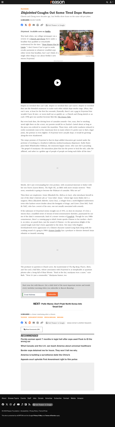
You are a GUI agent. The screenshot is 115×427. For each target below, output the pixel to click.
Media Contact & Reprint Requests (79, 323)
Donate (40, 398)
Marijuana (60, 317)
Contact (66, 398)
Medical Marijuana (50, 317)
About (4, 398)
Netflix (48, 31)
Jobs (34, 398)
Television (25, 9)
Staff (29, 398)
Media (73, 398)
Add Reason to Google (56, 25)
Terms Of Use (43, 411)
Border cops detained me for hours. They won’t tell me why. (49, 350)
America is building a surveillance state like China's (45, 354)
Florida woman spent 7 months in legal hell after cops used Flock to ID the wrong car (56, 340)
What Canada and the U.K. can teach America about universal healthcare (56, 345)
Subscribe (52, 294)
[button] (111, 2)
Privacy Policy (34, 411)
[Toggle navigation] (2, 2)
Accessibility (24, 411)
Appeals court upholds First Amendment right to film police (49, 359)
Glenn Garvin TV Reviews (35, 317)
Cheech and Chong (37, 39)
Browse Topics (13, 398)
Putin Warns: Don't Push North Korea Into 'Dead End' (57, 305)
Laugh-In (70, 216)
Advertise (48, 398)
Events (23, 398)
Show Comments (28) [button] (32, 329)
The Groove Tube (64, 117)
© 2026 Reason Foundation (10, 411)
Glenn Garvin (25, 20)
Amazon (80, 398)
